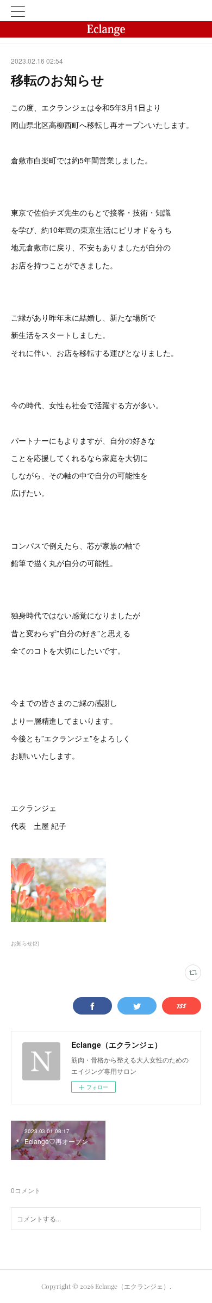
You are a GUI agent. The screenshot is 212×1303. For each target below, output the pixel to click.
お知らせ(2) (25, 943)
